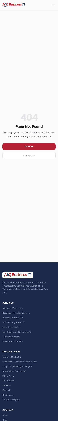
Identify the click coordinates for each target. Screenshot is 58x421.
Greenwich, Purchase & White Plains (19, 362)
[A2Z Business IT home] (13, 5)
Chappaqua (7, 395)
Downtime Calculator (12, 341)
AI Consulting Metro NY (13, 322)
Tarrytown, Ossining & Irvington (17, 366)
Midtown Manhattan (11, 357)
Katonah (6, 390)
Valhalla (6, 385)
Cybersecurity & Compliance (16, 313)
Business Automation (12, 318)
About (5, 415)
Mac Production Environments (16, 332)
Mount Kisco (8, 381)
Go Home (29, 146)
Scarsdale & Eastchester (14, 371)
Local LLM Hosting (11, 327)
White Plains (8, 376)
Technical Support (11, 337)
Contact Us (29, 155)
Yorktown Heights (11, 400)
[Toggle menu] (53, 5)
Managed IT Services (12, 308)
